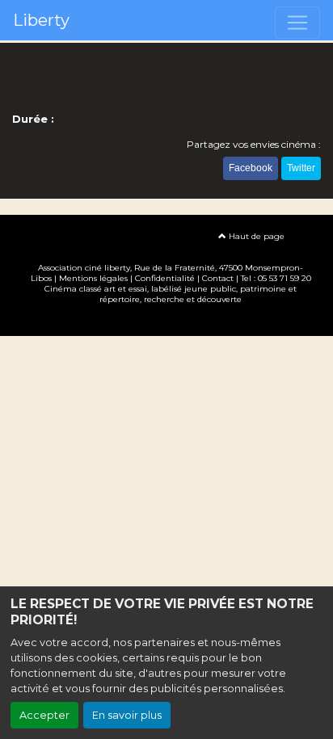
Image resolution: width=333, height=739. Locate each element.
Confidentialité (165, 278)
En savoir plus (127, 715)
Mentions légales (93, 278)
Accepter (44, 715)
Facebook (250, 168)
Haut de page (255, 236)
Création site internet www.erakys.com (166, 322)
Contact (218, 278)
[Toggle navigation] (297, 22)
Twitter (301, 168)
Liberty (41, 20)
